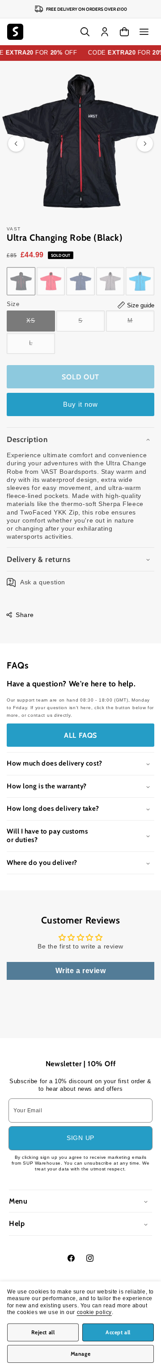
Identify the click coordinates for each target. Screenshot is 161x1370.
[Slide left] (16, 144)
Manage (81, 1353)
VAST (14, 228)
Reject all (43, 1332)
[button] (144, 32)
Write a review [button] (80, 970)
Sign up (80, 1137)
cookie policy (94, 1312)
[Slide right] (145, 144)
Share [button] (25, 614)
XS (40, 324)
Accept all (118, 1332)
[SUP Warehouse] (15, 31)
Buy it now (80, 404)
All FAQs (80, 735)
